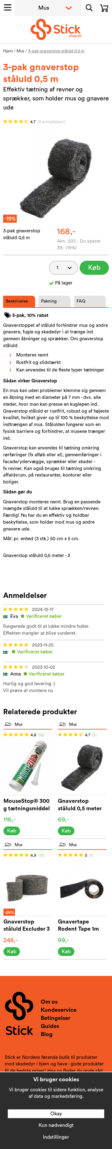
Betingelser (55, 1018)
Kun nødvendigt (56, 1125)
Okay (56, 1113)
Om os (49, 1002)
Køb (94, 267)
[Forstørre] (56, 175)
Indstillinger (56, 1137)
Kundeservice (59, 1010)
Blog (47, 1034)
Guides (50, 1026)
